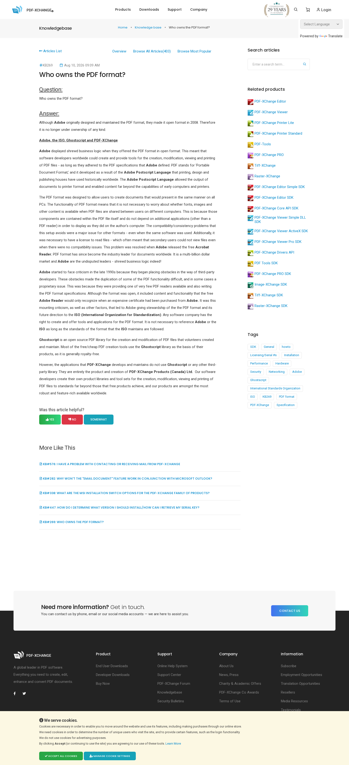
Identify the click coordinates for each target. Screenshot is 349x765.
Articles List (52, 51)
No (73, 419)
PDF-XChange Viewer (271, 112)
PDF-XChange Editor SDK (274, 197)
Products (123, 9)
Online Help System (172, 666)
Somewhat (98, 419)
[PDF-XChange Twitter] (26, 693)
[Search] (296, 9)
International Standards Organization (275, 388)
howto (286, 347)
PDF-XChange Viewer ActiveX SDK (281, 231)
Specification (286, 405)
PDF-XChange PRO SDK (273, 274)
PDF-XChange (259, 405)
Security (255, 371)
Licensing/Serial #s (263, 355)
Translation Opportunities (300, 683)
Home (123, 27)
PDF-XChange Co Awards (239, 692)
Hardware (282, 363)
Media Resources (294, 701)
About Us (226, 666)
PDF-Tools (263, 144)
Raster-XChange (267, 176)
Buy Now (103, 683)
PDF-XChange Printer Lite (274, 123)
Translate (335, 36)
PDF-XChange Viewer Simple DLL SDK (280, 219)
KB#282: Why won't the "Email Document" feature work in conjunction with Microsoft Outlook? (127, 478)
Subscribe (288, 666)
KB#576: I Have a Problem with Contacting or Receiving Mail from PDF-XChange (111, 464)
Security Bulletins (170, 701)
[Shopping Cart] (308, 9)
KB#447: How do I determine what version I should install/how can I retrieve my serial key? (120, 507)
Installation (291, 355)
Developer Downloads (113, 675)
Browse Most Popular (194, 51)
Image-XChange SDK (271, 284)
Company (198, 9)
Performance (259, 363)
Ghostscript (258, 380)
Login (325, 9)
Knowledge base (148, 27)
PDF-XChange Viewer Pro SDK (278, 242)
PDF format (286, 396)
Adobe (297, 371)
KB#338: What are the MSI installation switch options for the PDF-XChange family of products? (126, 493)
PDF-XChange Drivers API (274, 252)
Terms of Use (230, 701)
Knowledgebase (169, 692)
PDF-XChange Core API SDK (276, 208)
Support (175, 9)
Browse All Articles (152, 51)
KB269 (267, 396)
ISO (252, 396)
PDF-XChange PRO (269, 155)
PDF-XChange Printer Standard (278, 133)
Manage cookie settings (111, 756)
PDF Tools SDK (266, 263)
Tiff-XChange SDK (269, 295)
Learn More (173, 743)
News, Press (229, 675)
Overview (119, 51)
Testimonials (291, 710)
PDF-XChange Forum (173, 683)
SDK (253, 347)
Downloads (149, 9)
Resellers (288, 692)
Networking (277, 371)
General (269, 347)
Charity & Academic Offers (240, 683)
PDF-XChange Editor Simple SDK (280, 187)
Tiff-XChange (265, 165)
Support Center (169, 675)
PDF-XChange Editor (270, 101)
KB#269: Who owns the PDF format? (73, 522)
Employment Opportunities (301, 675)
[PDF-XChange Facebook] (17, 693)
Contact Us (289, 611)
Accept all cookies (62, 756)
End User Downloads (112, 666)
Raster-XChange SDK (271, 306)
